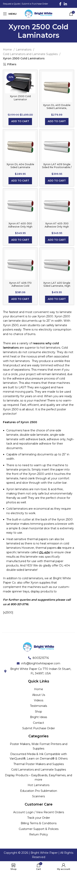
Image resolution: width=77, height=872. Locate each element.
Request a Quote (11, 3)
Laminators (24, 49)
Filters (11, 64)
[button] (20, 121)
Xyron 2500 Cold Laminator (20, 98)
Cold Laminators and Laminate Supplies (30, 54)
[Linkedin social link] (65, 4)
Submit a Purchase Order (35, 3)
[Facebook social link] (60, 4)
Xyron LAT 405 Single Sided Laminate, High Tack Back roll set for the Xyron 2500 (56, 287)
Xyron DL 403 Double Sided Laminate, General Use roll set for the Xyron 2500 (56, 109)
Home (8, 49)
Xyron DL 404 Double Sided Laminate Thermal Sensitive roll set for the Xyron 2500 (20, 169)
